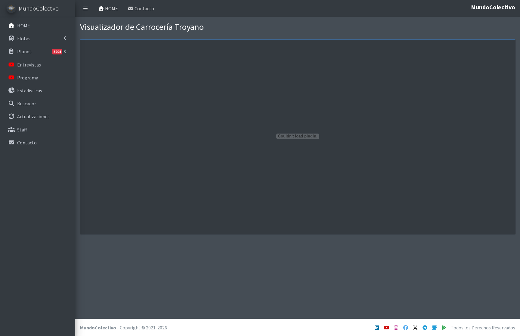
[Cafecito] (435, 328)
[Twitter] (415, 328)
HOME (111, 8)
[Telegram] (425, 328)
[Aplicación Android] (444, 328)
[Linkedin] (377, 328)
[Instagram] (386, 328)
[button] (85, 8)
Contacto (144, 8)
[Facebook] (406, 328)
